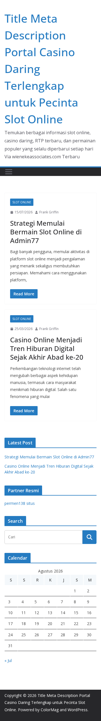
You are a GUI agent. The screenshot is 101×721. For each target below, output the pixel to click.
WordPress (78, 709)
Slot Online (21, 202)
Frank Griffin (49, 212)
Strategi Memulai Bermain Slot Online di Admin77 (46, 231)
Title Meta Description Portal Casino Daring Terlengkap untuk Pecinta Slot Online (47, 702)
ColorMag (50, 709)
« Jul (8, 660)
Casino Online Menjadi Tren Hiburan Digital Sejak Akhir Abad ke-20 (46, 348)
